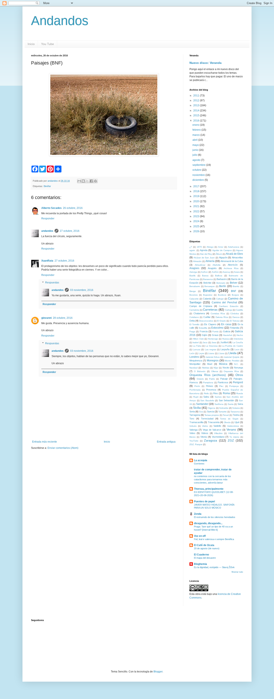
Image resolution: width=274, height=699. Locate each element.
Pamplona (208, 382)
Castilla (239, 310)
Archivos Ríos (231, 268)
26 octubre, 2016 (73, 208)
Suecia (210, 411)
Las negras (210, 349)
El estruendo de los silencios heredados (214, 517)
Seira (240, 404)
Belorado (220, 283)
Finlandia (234, 327)
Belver (233, 282)
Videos (204, 433)
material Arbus (213, 357)
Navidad (193, 368)
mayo (196, 145)
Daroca (236, 317)
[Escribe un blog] (83, 181)
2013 (196, 105)
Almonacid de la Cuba (231, 261)
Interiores (238, 339)
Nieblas (205, 368)
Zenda (197, 513)
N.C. (236, 364)
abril (195, 139)
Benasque (209, 286)
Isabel (196, 342)
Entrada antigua (166, 441)
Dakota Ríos (222, 317)
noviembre (199, 175)
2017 (196, 186)
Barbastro (222, 279)
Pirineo (209, 386)
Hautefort (227, 335)
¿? (190, 247)
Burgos (235, 295)
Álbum (219, 254)
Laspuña (224, 349)
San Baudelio (207, 400)
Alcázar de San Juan (204, 257)
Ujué (237, 422)
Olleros (214, 371)
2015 (196, 115)
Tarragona (194, 415)
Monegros (213, 360)
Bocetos (193, 295)
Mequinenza (195, 360)
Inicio (31, 44)
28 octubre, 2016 (63, 317)
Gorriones (199, 463)
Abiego (210, 247)
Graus (215, 335)
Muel (209, 364)
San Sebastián (226, 400)
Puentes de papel (204, 501)
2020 (196, 201)
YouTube (193, 441)
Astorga (193, 272)
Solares (236, 408)
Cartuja (228, 310)
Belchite (207, 282)
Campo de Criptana (200, 306)
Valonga (193, 429)
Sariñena (218, 404)
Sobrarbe (223, 408)
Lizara (211, 353)
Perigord (238, 382)
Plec (221, 386)
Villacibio (218, 433)
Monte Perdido (232, 360)
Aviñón (215, 272)
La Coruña (237, 342)
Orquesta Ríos (231, 371)
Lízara (221, 353)
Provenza (211, 389)
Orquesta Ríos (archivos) (207, 375)
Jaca (205, 342)
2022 (196, 211)
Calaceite (194, 299)
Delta (192, 320)
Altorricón (233, 264)
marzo (196, 134)
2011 (196, 95)
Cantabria (194, 310)
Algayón (223, 257)
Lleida (232, 353)
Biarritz (236, 286)
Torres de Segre (229, 419)
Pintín (197, 386)
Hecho (240, 335)
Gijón (204, 335)
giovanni (46, 317)
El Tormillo (194, 324)
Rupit (195, 397)
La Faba (197, 346)
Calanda (207, 298)
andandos (47, 230)
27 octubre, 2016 (69, 230)
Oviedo (200, 379)
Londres (194, 356)
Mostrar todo (237, 572)
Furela (215, 331)
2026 (196, 231)
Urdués (193, 426)
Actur (220, 247)
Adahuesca (233, 247)
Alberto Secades (51, 208)
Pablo (212, 379)
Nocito (226, 367)
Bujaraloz (207, 295)
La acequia (200, 460)
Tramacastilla (196, 422)
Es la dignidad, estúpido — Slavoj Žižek (214, 567)
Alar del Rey (206, 254)
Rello (206, 393)
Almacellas (237, 257)
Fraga (192, 331)
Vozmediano (218, 437)
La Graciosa (212, 346)
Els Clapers (210, 324)
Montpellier (195, 364)
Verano (231, 429)
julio (195, 154)
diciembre (198, 179)
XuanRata (47, 260)
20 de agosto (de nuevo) (206, 548)
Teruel (226, 415)
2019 (196, 196)
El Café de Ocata (204, 545)
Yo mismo (234, 437)
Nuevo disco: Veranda (205, 62)
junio (195, 149)
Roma (226, 393)
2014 (196, 110)
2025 (196, 226)
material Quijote (232, 357)
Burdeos (222, 295)
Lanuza (196, 349)
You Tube (47, 44)
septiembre (199, 164)
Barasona (208, 279)
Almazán (197, 261)
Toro (191, 418)
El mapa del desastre (205, 558)
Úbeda (227, 422)
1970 (199, 247)
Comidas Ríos (218, 313)
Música (223, 363)
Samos (218, 397)
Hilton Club (198, 339)
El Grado (221, 321)
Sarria (231, 404)
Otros (239, 375)
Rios (215, 393)
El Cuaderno (201, 554)
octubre (197, 169)
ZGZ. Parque (195, 444)
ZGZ (231, 440)
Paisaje (224, 378)
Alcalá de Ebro (234, 253)
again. (192, 250)
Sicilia (197, 407)
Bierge (192, 291)
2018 (196, 191)
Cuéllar (207, 317)
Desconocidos (206, 321)
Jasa (213, 342)
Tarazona (235, 411)
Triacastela (213, 422)
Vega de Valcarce (212, 429)
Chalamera (199, 313)
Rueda (239, 393)
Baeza (205, 275)
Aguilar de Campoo (222, 250)
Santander (202, 404)
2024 (196, 221)
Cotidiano (194, 317)
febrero (196, 129)
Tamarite (222, 411)
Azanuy (226, 272)
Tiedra (236, 415)
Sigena (211, 408)
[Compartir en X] (87, 181)
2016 (196, 120)
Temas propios (211, 415)
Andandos (59, 20)
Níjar (216, 368)
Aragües (194, 268)
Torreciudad (207, 418)
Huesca (226, 339)
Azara (237, 272)
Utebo (205, 426)
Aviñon (204, 272)
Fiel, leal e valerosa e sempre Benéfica (214, 539)
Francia (204, 331)
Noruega (238, 367)
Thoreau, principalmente (208, 488)
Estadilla (203, 328)
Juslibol (224, 342)
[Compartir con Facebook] (91, 181)
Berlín (222, 286)
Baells (192, 275)
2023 (196, 216)
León (192, 353)
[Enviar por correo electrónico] (79, 181)
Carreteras (210, 309)
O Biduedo (200, 371)
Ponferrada (195, 390)
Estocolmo (217, 327)
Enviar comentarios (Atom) (63, 447)
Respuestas (52, 282)
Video (192, 433)
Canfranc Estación (228, 306)
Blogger (157, 671)
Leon (237, 349)
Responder (47, 218)
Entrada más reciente (44, 441)
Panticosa (223, 382)
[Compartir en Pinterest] (95, 181)
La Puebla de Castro (232, 346)
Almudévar (200, 265)
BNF (233, 291)
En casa (226, 324)
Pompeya (234, 386)
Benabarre (194, 286)
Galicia (226, 331)
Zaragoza (210, 440)
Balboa (218, 275)
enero (196, 124)
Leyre (201, 353)
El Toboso (235, 321)
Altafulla (216, 265)
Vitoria (203, 437)
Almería (210, 261)
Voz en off (200, 535)
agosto (196, 160)
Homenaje (213, 339)
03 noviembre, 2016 (81, 290)
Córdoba (234, 313)
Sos (201, 411)
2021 (196, 206)
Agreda (203, 250)
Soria (192, 411)
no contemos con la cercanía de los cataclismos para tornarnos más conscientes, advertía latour (212, 479)
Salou (206, 396)
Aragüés (212, 268)
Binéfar (47, 186)
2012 (196, 100)
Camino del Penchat (224, 302)
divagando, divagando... (208, 523)
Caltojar (220, 299)
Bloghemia (200, 564)
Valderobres (233, 426)
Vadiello (217, 426)
